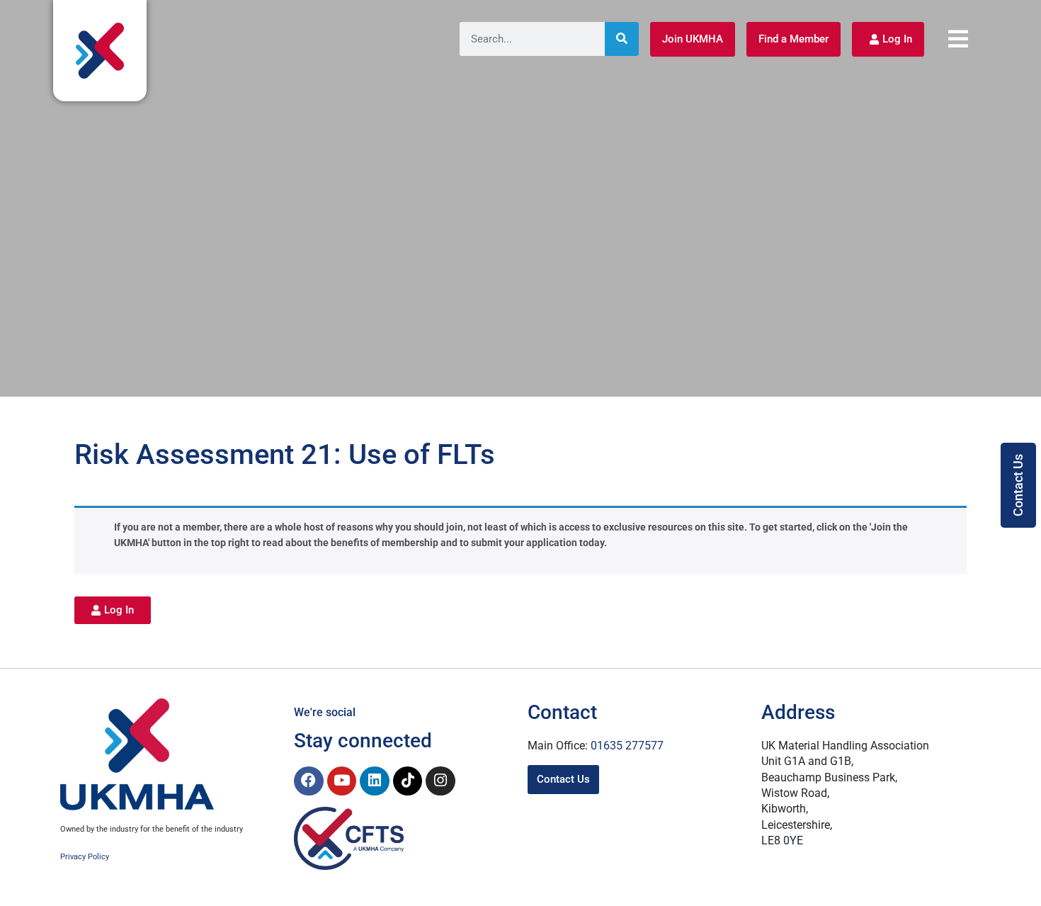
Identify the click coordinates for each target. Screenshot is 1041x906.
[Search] (622, 39)
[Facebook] (309, 781)
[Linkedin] (374, 781)
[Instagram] (440, 781)
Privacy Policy (84, 856)
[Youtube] (342, 781)
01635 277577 (627, 745)
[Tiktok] (408, 781)
